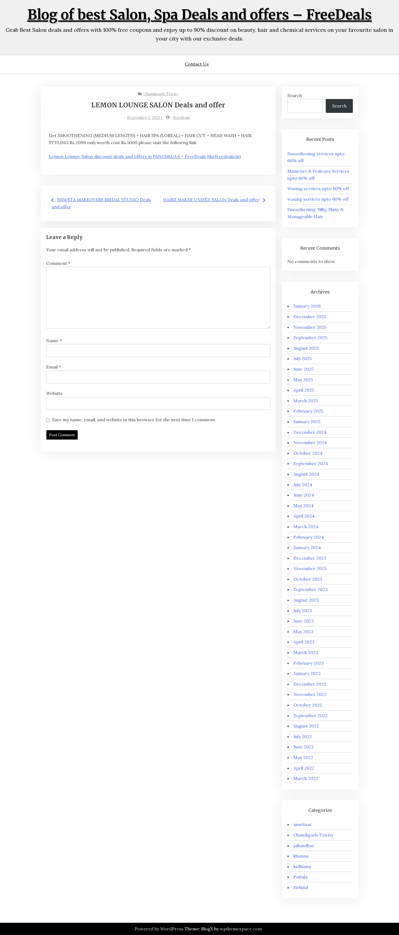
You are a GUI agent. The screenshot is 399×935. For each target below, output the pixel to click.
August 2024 (306, 474)
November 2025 (309, 327)
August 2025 (306, 348)
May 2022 (303, 757)
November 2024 (310, 442)
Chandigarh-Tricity (160, 93)
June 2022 (303, 747)
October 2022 (307, 705)
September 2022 (310, 715)
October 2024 (307, 453)
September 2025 (310, 337)
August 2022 (306, 726)
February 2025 (308, 411)
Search (294, 95)
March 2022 (305, 778)
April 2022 (303, 768)
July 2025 (302, 358)
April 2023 (303, 642)
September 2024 (310, 463)
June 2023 (303, 621)
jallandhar (303, 845)
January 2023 (307, 673)
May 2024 (303, 505)
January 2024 (307, 547)
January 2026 (307, 306)
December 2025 (309, 316)
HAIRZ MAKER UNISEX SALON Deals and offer (211, 199)
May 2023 (303, 631)
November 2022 (310, 694)
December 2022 (309, 684)
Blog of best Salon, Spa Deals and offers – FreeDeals (199, 14)
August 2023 (306, 600)
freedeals (181, 117)
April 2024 (304, 516)
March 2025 (305, 400)
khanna (300, 856)
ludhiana (302, 866)
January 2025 (306, 421)
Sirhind (300, 887)
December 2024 (310, 432)
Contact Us (197, 64)
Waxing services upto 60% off (318, 188)
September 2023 (310, 589)
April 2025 (303, 390)
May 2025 (303, 379)
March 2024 (305, 526)
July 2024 (302, 484)
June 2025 (303, 369)
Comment (58, 263)
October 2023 (307, 579)
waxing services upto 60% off (318, 199)
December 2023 (309, 558)
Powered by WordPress (159, 928)
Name (54, 340)
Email (53, 367)
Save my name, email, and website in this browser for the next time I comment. (134, 419)
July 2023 (302, 610)
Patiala (300, 877)
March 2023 (305, 652)
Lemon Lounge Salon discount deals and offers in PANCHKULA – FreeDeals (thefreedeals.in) (145, 156)
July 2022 (302, 736)
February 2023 (308, 663)
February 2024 (308, 537)
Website (54, 393)
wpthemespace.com (241, 928)
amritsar (302, 824)
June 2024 (303, 495)
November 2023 (310, 568)
